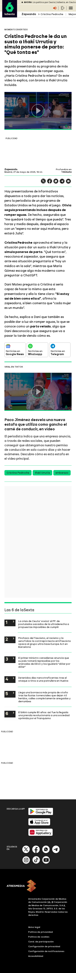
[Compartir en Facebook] (49, 182)
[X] (43, 182)
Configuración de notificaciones (46, 951)
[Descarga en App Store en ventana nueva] (39, 824)
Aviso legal (34, 927)
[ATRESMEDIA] (38, 886)
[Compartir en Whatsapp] (56, 182)
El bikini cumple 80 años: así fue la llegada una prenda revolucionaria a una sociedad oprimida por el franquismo (44, 715)
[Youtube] (46, 863)
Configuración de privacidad (44, 946)
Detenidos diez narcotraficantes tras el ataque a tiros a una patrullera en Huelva (43, 679)
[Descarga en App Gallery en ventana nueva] (40, 835)
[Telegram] (56, 852)
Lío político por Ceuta (44, 2)
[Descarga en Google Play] (40, 814)
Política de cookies (38, 936)
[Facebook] (36, 852)
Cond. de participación (41, 941)
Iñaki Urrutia (42, 472)
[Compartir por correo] (68, 182)
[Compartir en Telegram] (62, 182)
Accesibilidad (35, 956)
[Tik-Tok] (36, 863)
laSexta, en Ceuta (66, 2)
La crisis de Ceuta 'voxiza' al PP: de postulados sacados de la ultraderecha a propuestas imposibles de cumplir (43, 624)
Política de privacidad (40, 932)
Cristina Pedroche (52, 14)
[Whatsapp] (46, 852)
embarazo (62, 472)
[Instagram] (26, 863)
